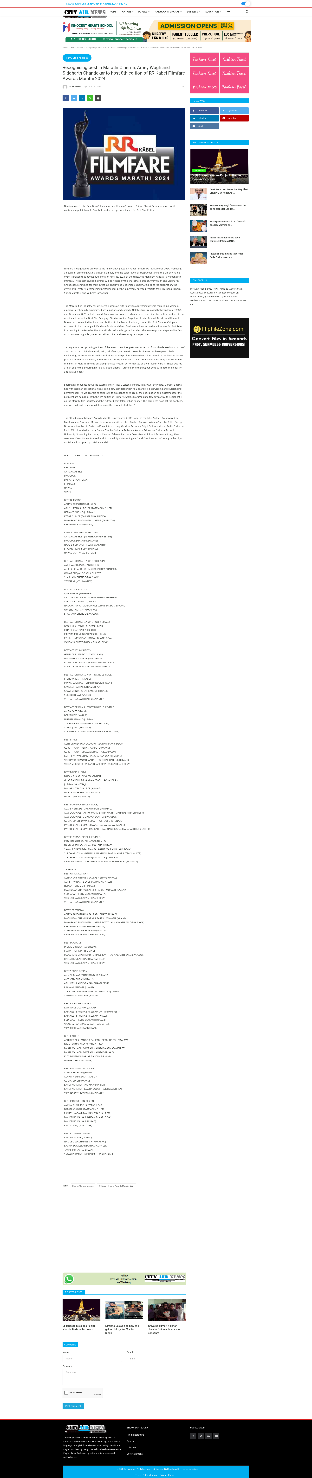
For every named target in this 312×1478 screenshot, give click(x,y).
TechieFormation (190, 1468)
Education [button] (212, 11)
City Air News (75, 86)
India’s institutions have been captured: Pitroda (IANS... (225, 239)
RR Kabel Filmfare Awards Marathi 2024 (116, 1186)
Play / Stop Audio (76, 57)
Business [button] (193, 11)
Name (66, 1352)
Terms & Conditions (146, 1475)
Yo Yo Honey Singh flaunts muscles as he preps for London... (228, 207)
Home (113, 11)
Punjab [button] (143, 11)
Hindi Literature (135, 1434)
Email (130, 1352)
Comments (70, 1344)
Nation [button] (126, 11)
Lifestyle (131, 1447)
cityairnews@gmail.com (203, 296)
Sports (130, 1441)
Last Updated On (97, 3)
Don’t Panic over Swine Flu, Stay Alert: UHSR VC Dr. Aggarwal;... (229, 191)
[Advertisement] (124, 244)
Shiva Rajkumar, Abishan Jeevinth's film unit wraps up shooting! (164, 1329)
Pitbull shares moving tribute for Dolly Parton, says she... (226, 255)
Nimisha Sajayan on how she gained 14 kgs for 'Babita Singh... (122, 1329)
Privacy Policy (167, 1475)
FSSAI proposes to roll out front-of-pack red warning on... (228, 223)
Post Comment (73, 1406)
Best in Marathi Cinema (83, 1186)
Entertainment (77, 47)
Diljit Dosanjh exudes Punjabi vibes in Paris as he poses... (79, 1327)
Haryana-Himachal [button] (167, 11)
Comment (68, 1366)
